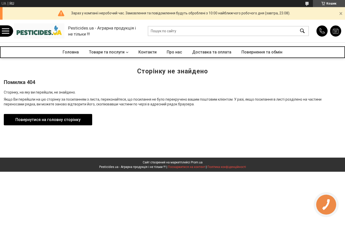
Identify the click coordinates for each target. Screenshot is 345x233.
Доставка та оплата (211, 52)
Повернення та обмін (261, 52)
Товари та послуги (107, 52)
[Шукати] (302, 31)
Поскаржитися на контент (186, 167)
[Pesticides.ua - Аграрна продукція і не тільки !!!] (39, 31)
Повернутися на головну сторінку (48, 119)
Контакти (147, 52)
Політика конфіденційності (226, 167)
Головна (71, 52)
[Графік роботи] (335, 31)
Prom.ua (197, 162)
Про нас (174, 52)
